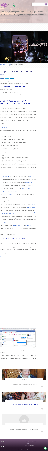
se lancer (9, 227)
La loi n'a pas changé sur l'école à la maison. (11, 192)
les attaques (9, 363)
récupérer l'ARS (14, 203)
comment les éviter (28, 182)
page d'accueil (7, 19)
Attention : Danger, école (7, 127)
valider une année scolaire (18, 225)
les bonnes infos (6, 176)
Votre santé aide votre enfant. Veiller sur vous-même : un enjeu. (24, 404)
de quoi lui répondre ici (6, 180)
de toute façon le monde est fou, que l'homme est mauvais (15, 229)
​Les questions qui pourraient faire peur (17, 71)
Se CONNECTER (4, 441)
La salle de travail (24, 382)
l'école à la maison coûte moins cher (27, 200)
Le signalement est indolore (7, 194)
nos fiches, (18, 221)
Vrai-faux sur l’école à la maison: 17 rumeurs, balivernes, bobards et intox (24, 427)
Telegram (28, 443)
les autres (4, 222)
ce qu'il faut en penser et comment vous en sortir (15, 186)
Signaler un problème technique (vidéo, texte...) (5, 64)
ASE (34, 221)
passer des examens (29, 225)
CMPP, (31, 221)
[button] (45, 448)
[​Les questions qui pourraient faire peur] (24, 47)
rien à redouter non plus (26, 188)
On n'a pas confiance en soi (7, 224)
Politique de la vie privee (30, 441)
